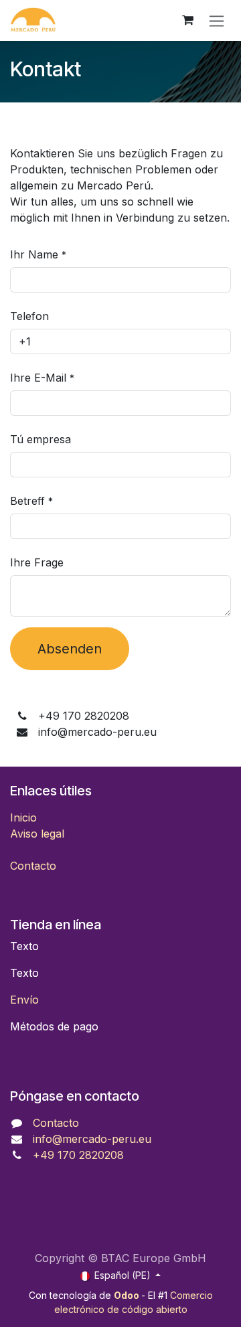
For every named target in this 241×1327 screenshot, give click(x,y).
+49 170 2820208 (78, 1155)
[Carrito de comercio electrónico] (187, 20)
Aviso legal (37, 833)
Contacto (33, 865)
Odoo (127, 1295)
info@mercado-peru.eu (92, 1139)
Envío (24, 999)
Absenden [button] (69, 649)
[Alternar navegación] (216, 20)
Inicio (23, 817)
